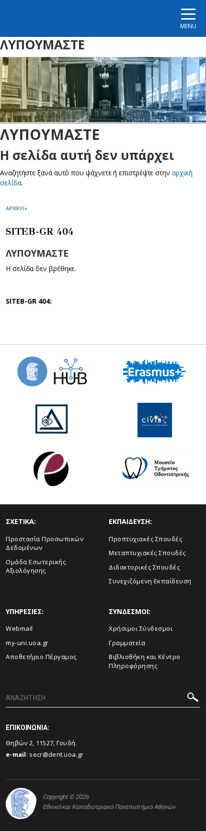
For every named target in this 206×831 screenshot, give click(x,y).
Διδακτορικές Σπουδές (144, 567)
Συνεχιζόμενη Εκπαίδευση (150, 581)
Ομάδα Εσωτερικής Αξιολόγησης (36, 566)
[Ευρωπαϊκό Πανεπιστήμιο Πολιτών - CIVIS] (154, 423)
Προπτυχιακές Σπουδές (145, 539)
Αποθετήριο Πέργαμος (41, 656)
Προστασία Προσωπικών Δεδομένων (44, 543)
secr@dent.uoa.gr (56, 754)
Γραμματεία (127, 642)
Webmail (19, 628)
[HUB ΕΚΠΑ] (51, 375)
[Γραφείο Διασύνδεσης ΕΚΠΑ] (51, 423)
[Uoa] (21, 803)
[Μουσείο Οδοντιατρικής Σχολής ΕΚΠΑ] (155, 472)
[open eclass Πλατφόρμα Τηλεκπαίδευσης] (51, 472)
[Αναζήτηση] (192, 698)
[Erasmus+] (154, 375)
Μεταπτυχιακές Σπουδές (147, 552)
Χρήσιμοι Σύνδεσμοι (140, 628)
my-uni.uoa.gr (27, 642)
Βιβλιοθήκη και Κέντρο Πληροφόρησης (145, 661)
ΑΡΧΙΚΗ (14, 208)
